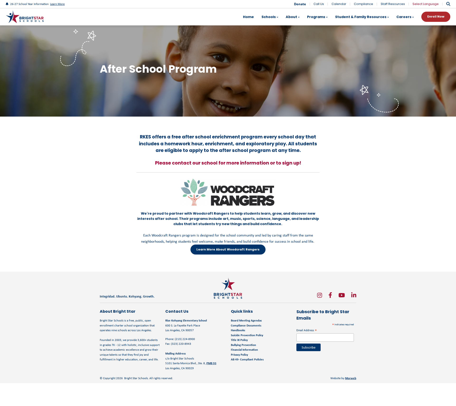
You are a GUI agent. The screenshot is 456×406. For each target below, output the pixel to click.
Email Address (306, 330)
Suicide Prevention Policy (247, 335)
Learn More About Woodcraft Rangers (228, 249)
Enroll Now (435, 16)
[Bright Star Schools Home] (228, 288)
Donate (300, 3)
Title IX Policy (239, 340)
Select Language (426, 4)
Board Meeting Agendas (246, 320)
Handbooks (238, 330)
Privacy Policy (239, 355)
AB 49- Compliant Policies (247, 359)
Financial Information (244, 350)
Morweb (350, 378)
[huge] (319, 295)
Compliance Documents (246, 325)
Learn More (57, 4)
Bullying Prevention (243, 345)
